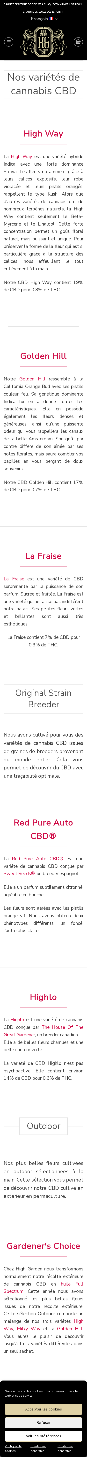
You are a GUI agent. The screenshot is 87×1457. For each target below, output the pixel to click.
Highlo (17, 1020)
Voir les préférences (43, 1436)
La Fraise (14, 579)
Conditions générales (38, 1448)
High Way (21, 156)
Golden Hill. (70, 1329)
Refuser (43, 1422)
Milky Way (29, 1329)
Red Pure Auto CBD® (37, 859)
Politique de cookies (13, 1448)
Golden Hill (32, 379)
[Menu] (8, 42)
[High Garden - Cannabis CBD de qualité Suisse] (43, 42)
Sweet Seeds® (19, 873)
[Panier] (78, 42)
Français (39, 19)
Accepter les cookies (43, 1409)
